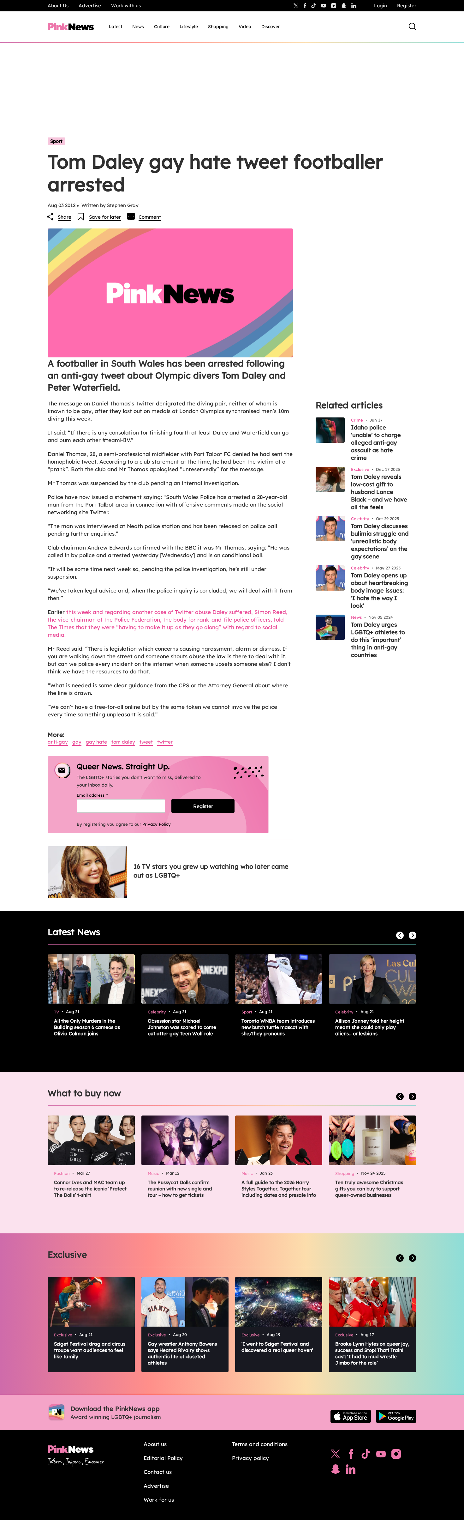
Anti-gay (58, 742)
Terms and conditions (260, 1444)
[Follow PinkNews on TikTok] (366, 1455)
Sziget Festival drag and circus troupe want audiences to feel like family (89, 1350)
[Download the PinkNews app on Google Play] (396, 1416)
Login (380, 6)
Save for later (105, 217)
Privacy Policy (156, 824)
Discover (270, 26)
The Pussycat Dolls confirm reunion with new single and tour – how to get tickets (180, 1188)
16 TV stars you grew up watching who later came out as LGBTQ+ (211, 870)
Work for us (159, 1499)
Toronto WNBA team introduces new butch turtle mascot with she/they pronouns (278, 1027)
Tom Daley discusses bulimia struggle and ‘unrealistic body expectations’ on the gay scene (379, 541)
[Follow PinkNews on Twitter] (335, 1455)
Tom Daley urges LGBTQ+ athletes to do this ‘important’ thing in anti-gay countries (378, 640)
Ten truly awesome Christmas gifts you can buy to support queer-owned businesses (369, 1188)
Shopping (218, 26)
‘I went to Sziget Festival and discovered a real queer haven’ (277, 1347)
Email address (100, 795)
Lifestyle (189, 26)
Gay (76, 742)
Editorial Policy (163, 1458)
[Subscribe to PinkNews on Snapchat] (335, 1470)
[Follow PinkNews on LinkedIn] (354, 5)
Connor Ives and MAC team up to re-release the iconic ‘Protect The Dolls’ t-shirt (90, 1188)
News (138, 26)
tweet (146, 742)
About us (155, 1444)
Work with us (126, 6)
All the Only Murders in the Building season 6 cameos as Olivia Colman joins (87, 1027)
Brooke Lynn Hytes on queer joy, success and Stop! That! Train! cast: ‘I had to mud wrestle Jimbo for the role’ (372, 1353)
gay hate (96, 742)
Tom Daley (123, 742)
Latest (115, 26)
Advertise (90, 6)
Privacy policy (250, 1458)
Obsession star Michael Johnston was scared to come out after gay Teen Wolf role (182, 1027)
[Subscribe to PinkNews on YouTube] (381, 1455)
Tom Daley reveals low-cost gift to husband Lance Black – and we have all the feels (379, 492)
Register (406, 6)
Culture (162, 26)
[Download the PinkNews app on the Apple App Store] (350, 1416)
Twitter (165, 742)
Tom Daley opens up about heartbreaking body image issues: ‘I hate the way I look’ (379, 590)
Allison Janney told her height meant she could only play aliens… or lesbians (369, 1027)
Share (64, 217)
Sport (56, 141)
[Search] (412, 26)
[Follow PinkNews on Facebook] (351, 1455)
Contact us (158, 1471)
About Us (58, 6)
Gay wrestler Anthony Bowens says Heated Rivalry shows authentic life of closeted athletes (182, 1353)
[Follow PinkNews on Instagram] (396, 1455)
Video (245, 26)
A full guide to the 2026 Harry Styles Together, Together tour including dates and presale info (278, 1188)
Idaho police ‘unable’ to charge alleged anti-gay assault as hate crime (376, 442)
